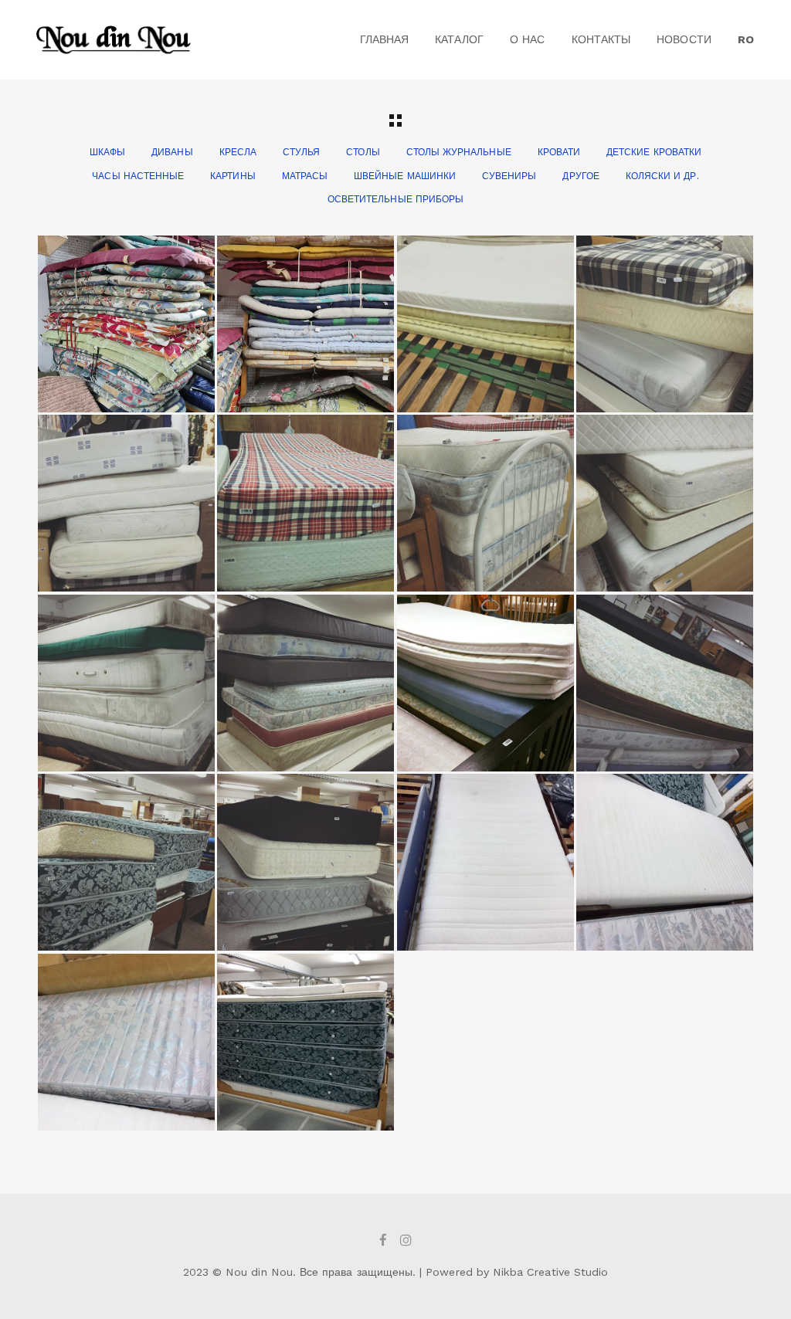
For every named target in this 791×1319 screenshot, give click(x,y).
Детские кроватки (653, 152)
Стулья (301, 152)
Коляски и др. (662, 176)
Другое (580, 176)
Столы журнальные (458, 152)
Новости (684, 39)
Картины (232, 176)
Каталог (459, 39)
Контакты (601, 39)
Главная (384, 39)
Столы (362, 152)
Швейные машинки (405, 176)
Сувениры (509, 176)
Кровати (559, 152)
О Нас (527, 39)
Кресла (237, 152)
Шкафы (107, 152)
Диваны (171, 152)
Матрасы (305, 176)
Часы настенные (138, 176)
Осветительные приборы (395, 199)
